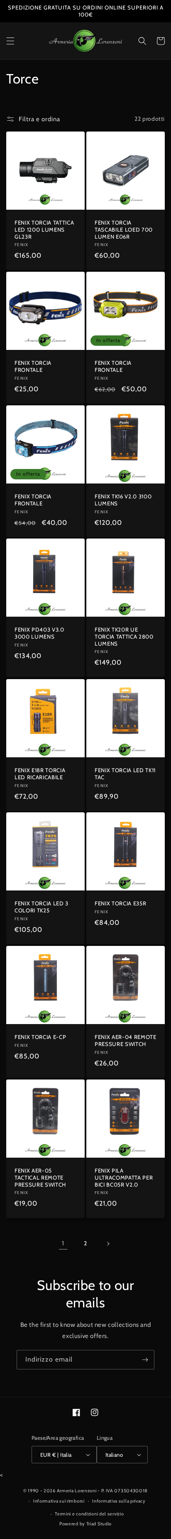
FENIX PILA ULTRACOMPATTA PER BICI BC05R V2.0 (124, 1177)
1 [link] (63, 1243)
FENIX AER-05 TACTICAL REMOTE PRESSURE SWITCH (40, 1177)
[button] (10, 41)
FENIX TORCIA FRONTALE (33, 366)
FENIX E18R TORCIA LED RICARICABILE (40, 773)
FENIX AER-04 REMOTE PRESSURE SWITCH (125, 1040)
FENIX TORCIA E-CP (40, 1037)
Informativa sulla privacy (119, 1501)
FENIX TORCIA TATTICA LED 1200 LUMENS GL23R (44, 229)
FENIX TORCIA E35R (120, 903)
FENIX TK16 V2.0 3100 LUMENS (123, 500)
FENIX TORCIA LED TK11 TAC (125, 773)
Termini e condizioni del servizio (89, 1514)
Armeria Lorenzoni (77, 1491)
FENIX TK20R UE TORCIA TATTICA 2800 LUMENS (124, 636)
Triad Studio (99, 1524)
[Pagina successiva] (108, 1244)
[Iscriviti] (145, 1359)
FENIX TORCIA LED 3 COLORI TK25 (41, 907)
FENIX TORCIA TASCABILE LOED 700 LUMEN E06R (124, 229)
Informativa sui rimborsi (59, 1501)
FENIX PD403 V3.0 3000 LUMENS (39, 633)
